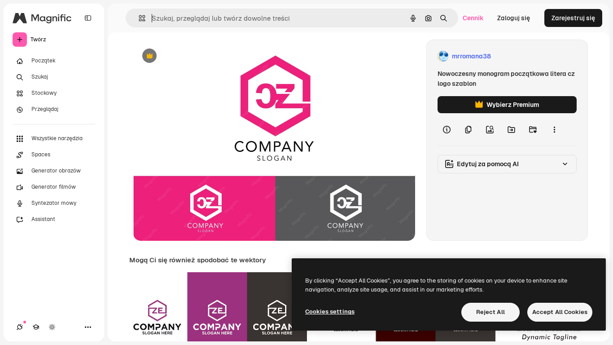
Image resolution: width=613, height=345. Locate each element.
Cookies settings (330, 311)
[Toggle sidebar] (88, 18)
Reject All (490, 312)
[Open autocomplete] (138, 18)
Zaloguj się (513, 18)
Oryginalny (195, 56)
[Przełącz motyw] (52, 327)
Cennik (473, 18)
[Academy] (36, 327)
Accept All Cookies (559, 312)
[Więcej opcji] (554, 129)
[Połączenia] (20, 327)
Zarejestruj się (573, 18)
